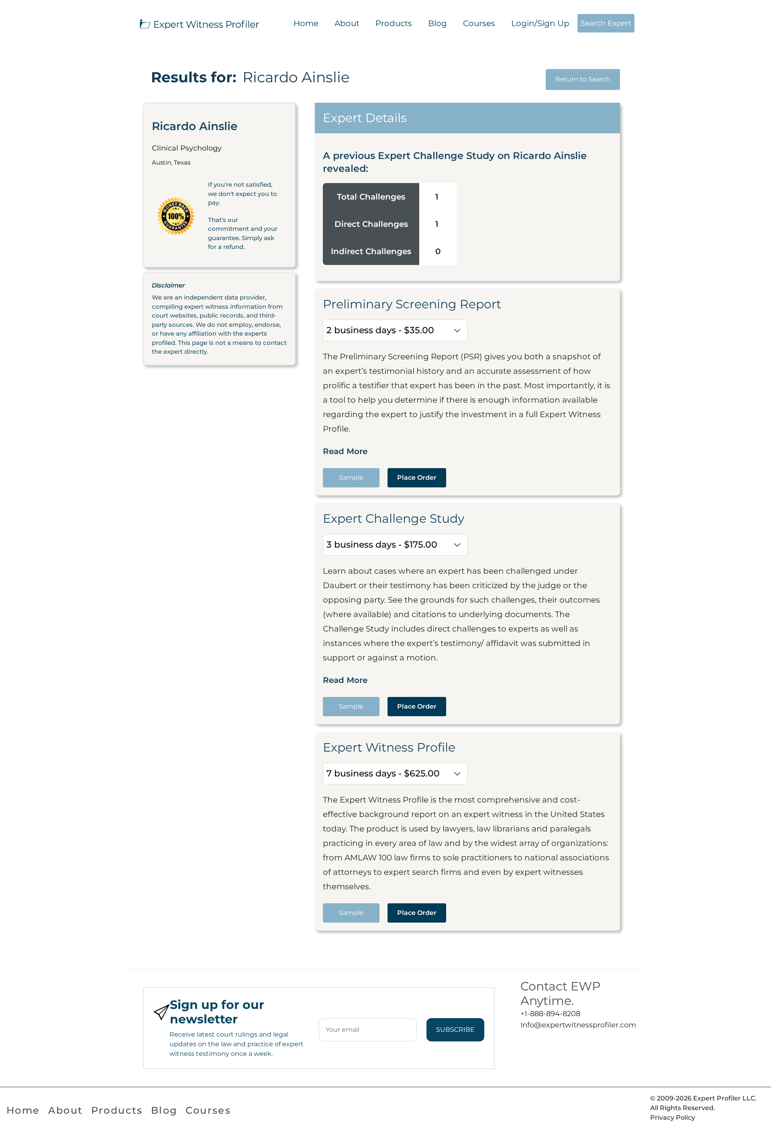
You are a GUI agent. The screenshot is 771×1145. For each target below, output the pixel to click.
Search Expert (606, 23)
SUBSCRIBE (455, 1029)
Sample (351, 477)
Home (306, 23)
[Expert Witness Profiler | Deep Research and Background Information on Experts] (199, 23)
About (347, 23)
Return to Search (582, 79)
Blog (437, 23)
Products (393, 23)
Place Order (416, 477)
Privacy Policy (672, 1117)
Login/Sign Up (540, 23)
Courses (479, 23)
